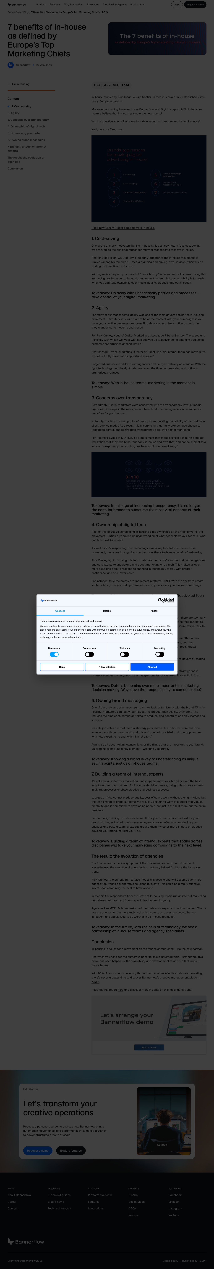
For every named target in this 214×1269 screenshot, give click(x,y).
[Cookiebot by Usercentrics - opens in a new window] (160, 600)
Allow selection (107, 666)
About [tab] (154, 610)
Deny (62, 666)
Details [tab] (107, 610)
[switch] (89, 654)
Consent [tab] (60, 610)
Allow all (152, 666)
